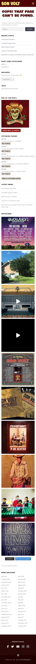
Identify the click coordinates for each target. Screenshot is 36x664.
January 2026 (22, 579)
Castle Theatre (21, 171)
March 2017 (4, 620)
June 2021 (4, 600)
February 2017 (22, 620)
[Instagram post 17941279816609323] (18, 437)
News (2, 64)
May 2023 (21, 588)
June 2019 (4, 608)
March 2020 (21, 605)
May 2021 (21, 600)
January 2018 (5, 617)
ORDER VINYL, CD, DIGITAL (11, 130)
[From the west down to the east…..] (18, 267)
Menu (32, 3)
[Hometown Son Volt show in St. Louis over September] (18, 233)
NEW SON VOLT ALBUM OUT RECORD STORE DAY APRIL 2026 (17, 55)
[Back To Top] (18, 655)
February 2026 (5, 579)
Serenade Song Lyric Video (8, 43)
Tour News (4, 67)
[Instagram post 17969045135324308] (18, 335)
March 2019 (4, 611)
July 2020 (20, 602)
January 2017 (5, 623)
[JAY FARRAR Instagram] (28, 646)
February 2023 (22, 591)
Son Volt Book (4, 88)
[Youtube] (17, 646)
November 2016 (6, 626)
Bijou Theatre (20, 149)
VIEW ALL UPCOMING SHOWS (11, 178)
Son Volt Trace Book (13, 88)
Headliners (19, 141)
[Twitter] (12, 646)
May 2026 (21, 576)
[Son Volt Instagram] (23, 646)
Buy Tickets (6, 143)
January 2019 (22, 611)
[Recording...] (18, 505)
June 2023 (4, 588)
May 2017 (21, 617)
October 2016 (22, 626)
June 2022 (4, 594)
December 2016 (23, 623)
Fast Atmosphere (25, 660)
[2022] (18, 403)
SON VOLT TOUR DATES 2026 (9, 51)
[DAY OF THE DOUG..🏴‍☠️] (18, 301)
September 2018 (6, 614)
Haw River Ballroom (23, 164)
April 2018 (21, 614)
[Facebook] (8, 646)
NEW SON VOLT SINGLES (7, 47)
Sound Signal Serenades (7, 39)
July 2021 (20, 597)
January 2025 (5, 585)
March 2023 (4, 591)
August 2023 (21, 585)
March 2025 (21, 582)
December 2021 (6, 597)
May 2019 (21, 608)
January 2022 (22, 594)
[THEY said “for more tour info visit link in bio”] (18, 369)
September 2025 (6, 582)
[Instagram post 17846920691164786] (18, 539)
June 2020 (4, 605)
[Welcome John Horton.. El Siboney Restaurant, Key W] (18, 471)
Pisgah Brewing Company (26, 156)
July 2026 (4, 576)
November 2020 (6, 602)
